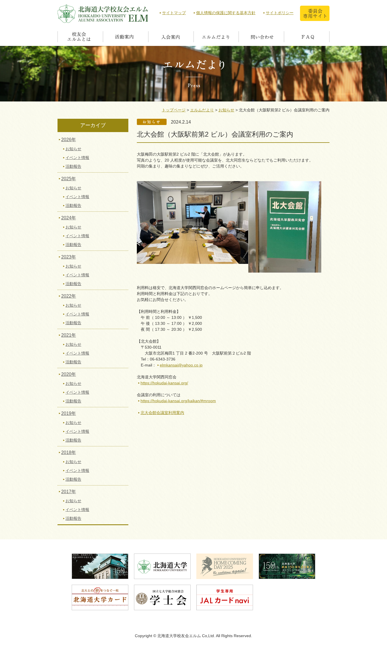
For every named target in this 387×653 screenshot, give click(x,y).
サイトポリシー (280, 12)
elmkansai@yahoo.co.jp (181, 365)
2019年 (68, 413)
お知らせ (226, 110)
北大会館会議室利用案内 (162, 412)
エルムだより (202, 110)
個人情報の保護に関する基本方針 (226, 12)
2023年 (68, 257)
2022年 (68, 296)
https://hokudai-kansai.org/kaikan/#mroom (178, 400)
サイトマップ (174, 12)
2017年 (68, 491)
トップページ (174, 110)
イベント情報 (77, 157)
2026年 (68, 139)
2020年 (68, 374)
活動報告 (73, 166)
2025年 (68, 178)
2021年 (68, 335)
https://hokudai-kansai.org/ (164, 383)
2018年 (68, 452)
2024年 (68, 217)
